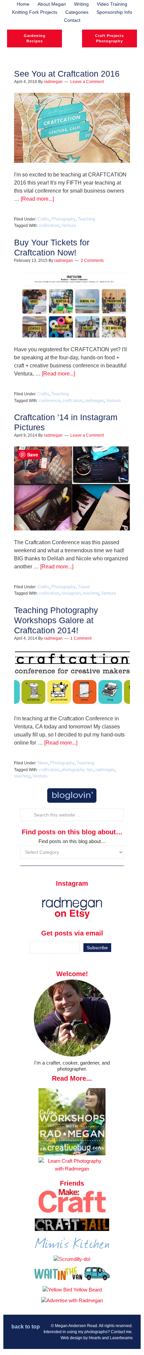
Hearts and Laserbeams (111, 1338)
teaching (91, 593)
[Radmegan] (72, 44)
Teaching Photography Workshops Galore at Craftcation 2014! (56, 620)
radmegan (94, 400)
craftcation (49, 225)
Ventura (68, 225)
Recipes (34, 41)
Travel (84, 586)
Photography (109, 41)
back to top (25, 1326)
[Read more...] (37, 199)
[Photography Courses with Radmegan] (72, 1168)
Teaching (86, 219)
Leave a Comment (87, 81)
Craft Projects (109, 36)
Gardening (35, 36)
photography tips (77, 769)
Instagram (71, 593)
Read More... (72, 1078)
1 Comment (80, 638)
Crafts (43, 219)
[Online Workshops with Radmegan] (72, 1153)
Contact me (121, 1331)
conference (49, 400)
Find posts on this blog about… (72, 841)
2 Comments (92, 260)
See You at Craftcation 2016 (67, 73)
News (43, 762)
